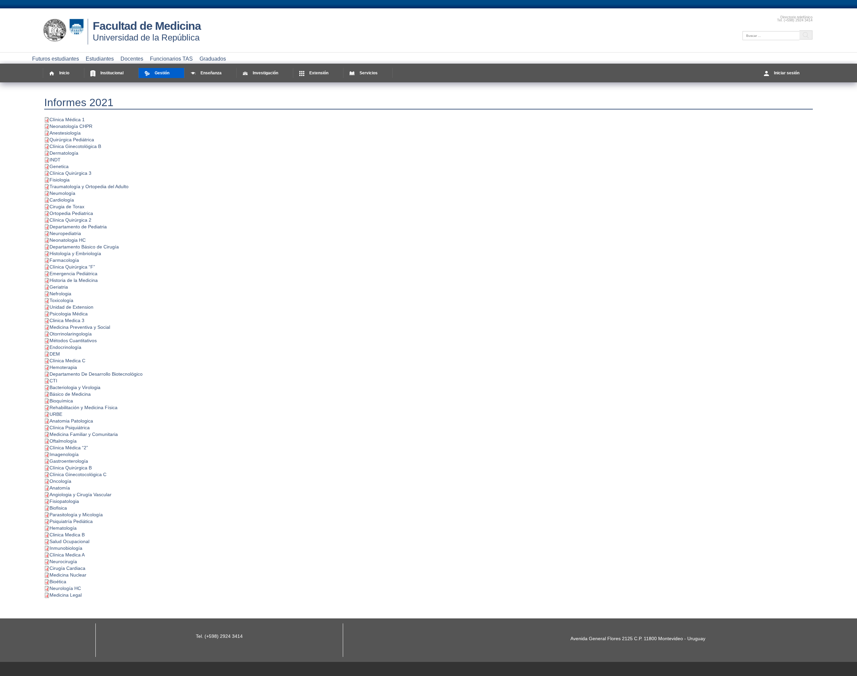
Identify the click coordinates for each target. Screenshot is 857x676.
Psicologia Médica (69, 313)
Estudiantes (100, 59)
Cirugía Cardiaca (67, 568)
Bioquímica (61, 400)
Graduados (213, 59)
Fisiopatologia (64, 501)
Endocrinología (65, 347)
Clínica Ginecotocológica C (78, 474)
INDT (55, 159)
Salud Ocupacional (69, 541)
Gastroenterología (69, 461)
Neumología (62, 193)
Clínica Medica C (67, 360)
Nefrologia (60, 293)
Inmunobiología (66, 548)
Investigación (265, 73)
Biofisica (58, 508)
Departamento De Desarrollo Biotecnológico (96, 374)
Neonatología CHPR (71, 126)
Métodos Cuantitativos (73, 340)
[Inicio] (65, 42)
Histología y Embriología (75, 253)
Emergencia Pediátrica (73, 273)
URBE (56, 414)
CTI (53, 380)
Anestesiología (65, 133)
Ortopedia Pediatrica (71, 213)
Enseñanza (211, 73)
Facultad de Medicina (147, 25)
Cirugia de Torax (67, 206)
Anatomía (60, 488)
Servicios (369, 73)
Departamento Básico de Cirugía (84, 246)
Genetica (59, 166)
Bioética (58, 581)
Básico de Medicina (70, 394)
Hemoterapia (63, 367)
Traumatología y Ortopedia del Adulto (89, 186)
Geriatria (59, 287)
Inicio (64, 73)
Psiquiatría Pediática (71, 521)
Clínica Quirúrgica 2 (70, 220)
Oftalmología (63, 441)
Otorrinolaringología (71, 333)
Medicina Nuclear (68, 575)
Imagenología (64, 454)
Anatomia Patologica (71, 421)
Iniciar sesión (786, 73)
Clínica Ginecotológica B (75, 146)
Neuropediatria (65, 233)
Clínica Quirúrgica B (71, 467)
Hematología (63, 528)
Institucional (112, 73)
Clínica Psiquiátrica (70, 427)
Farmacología (64, 260)
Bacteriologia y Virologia (75, 387)
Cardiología (62, 200)
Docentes (132, 59)
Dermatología (64, 153)
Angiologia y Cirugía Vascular (80, 494)
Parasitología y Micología (76, 514)
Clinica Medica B (67, 534)
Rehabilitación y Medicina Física (84, 407)
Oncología (60, 481)
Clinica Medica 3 (67, 320)
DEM (55, 354)
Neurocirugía (63, 561)
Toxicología (61, 300)
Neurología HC (65, 588)
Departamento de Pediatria (78, 226)
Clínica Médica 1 (67, 119)
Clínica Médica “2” (69, 447)
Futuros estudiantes (55, 59)
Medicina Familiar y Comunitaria (84, 434)
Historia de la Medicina (74, 280)
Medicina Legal (66, 595)
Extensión (318, 73)
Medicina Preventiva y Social (80, 327)
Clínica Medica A (67, 554)
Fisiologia (60, 179)
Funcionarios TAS (171, 59)
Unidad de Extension (71, 307)
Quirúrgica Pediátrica (72, 139)
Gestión (162, 73)
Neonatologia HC (68, 240)
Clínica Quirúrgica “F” (72, 267)
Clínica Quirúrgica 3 (70, 173)
